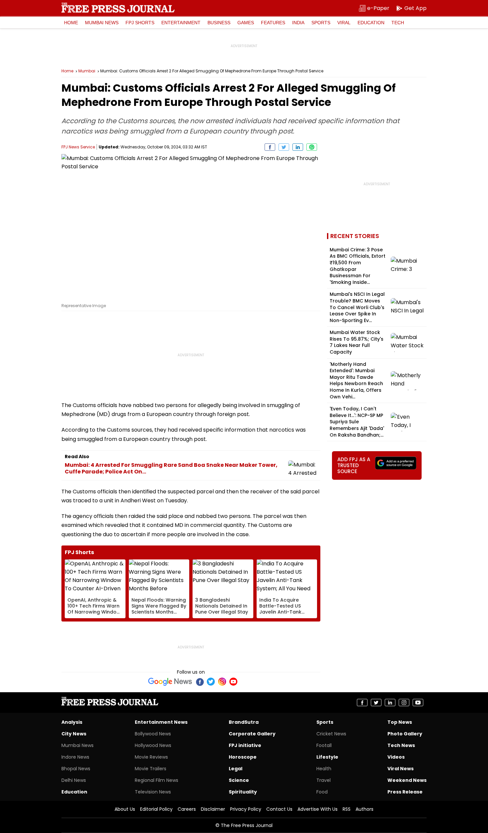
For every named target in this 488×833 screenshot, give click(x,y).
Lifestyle (327, 757)
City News (73, 733)
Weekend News (407, 780)
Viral (344, 22)
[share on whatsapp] (311, 147)
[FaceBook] (199, 682)
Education (371, 22)
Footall (324, 745)
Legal (235, 768)
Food (322, 792)
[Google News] (170, 682)
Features (273, 22)
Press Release (405, 792)
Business (218, 22)
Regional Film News (156, 780)
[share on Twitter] (284, 147)
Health (323, 768)
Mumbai (86, 71)
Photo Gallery (404, 733)
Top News (399, 722)
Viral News (400, 768)
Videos (396, 757)
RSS (347, 809)
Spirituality (243, 792)
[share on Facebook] (270, 147)
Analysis (71, 722)
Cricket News (331, 733)
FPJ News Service (78, 147)
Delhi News (73, 780)
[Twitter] (211, 682)
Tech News (401, 745)
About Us (125, 809)
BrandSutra (244, 722)
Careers (187, 809)
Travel (323, 780)
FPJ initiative (245, 745)
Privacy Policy (245, 809)
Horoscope (243, 757)
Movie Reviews (151, 757)
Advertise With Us (317, 809)
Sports (320, 22)
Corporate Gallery (252, 733)
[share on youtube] (418, 702)
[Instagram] (222, 682)
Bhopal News (75, 768)
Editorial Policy (156, 809)
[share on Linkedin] (297, 147)
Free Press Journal (118, 8)
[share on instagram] (404, 702)
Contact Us (279, 809)
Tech (397, 22)
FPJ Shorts (139, 22)
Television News (153, 792)
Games (245, 22)
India (298, 22)
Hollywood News (153, 745)
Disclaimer (213, 809)
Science (239, 780)
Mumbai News (102, 22)
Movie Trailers (150, 768)
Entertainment (181, 22)
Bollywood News (153, 733)
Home (71, 22)
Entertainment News (161, 722)
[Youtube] (233, 682)
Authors (364, 809)
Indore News (75, 757)
